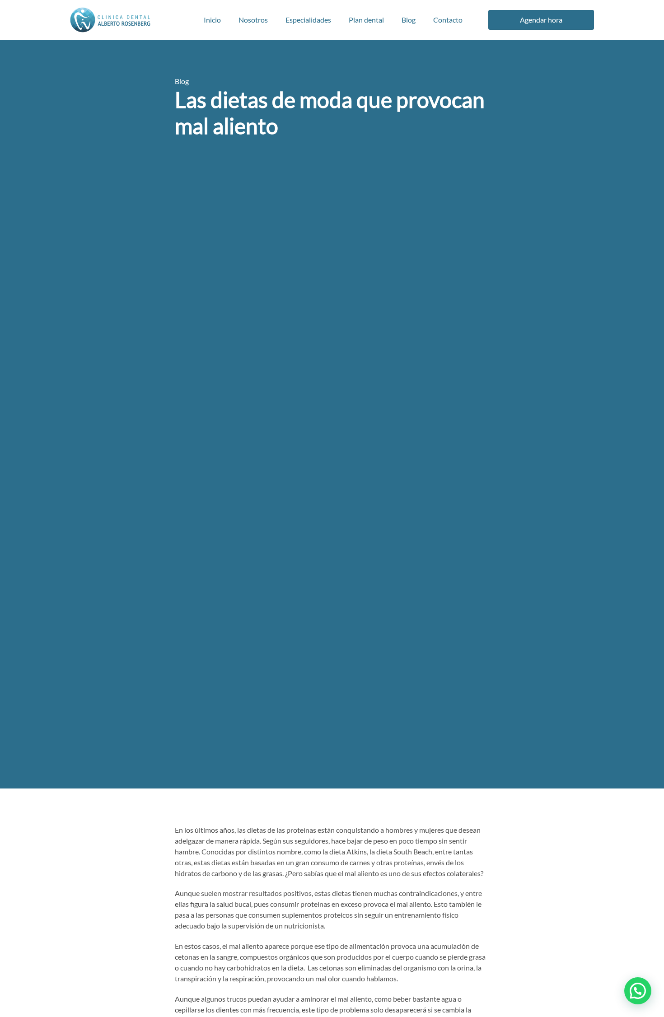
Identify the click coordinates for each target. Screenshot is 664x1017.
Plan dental (366, 19)
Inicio (212, 19)
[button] (637, 990)
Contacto (448, 19)
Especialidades (308, 19)
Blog (409, 19)
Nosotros (253, 19)
